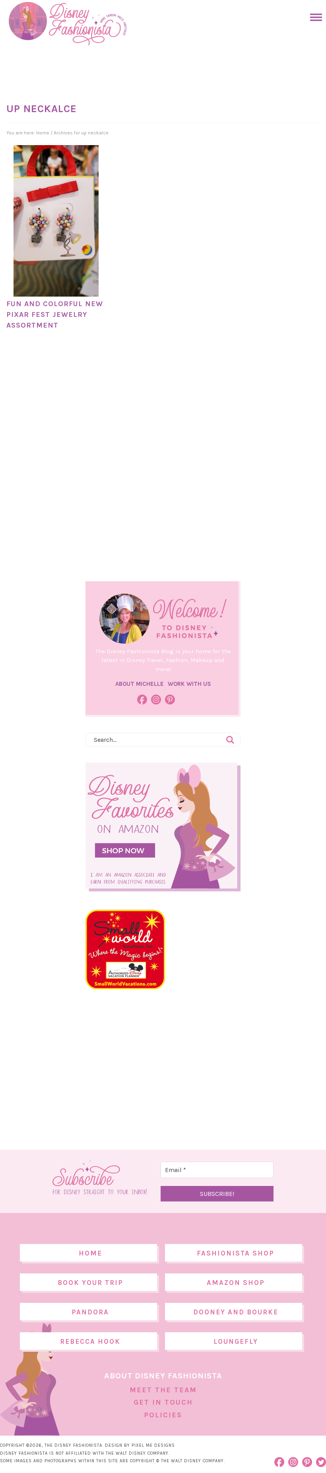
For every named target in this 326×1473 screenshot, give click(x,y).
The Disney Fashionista (67, 24)
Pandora (90, 1312)
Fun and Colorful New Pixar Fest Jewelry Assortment (54, 314)
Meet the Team (163, 1390)
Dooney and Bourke (235, 1312)
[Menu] (314, 17)
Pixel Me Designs (153, 1445)
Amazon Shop (236, 1283)
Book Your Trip (90, 1283)
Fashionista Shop (235, 1253)
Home (90, 1253)
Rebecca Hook (90, 1341)
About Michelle (139, 683)
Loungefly (235, 1341)
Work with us (189, 683)
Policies (163, 1415)
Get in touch (163, 1402)
